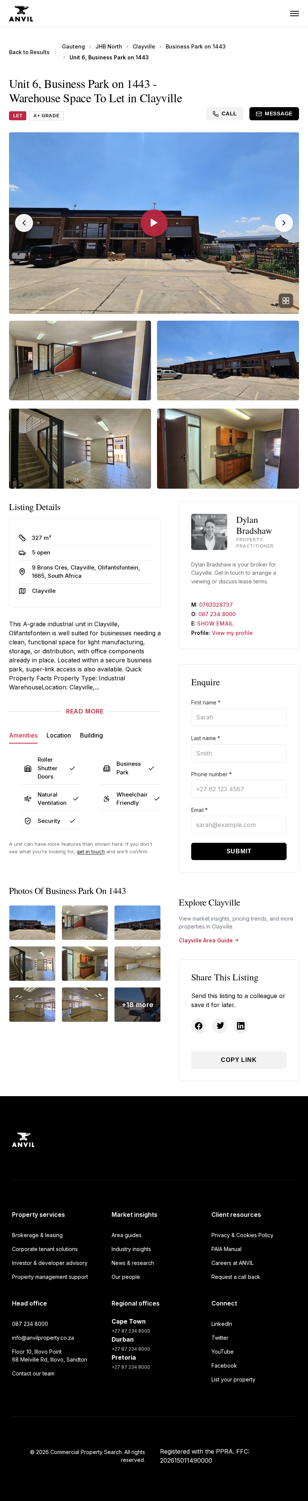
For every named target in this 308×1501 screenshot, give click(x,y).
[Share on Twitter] (219, 1025)
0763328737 (216, 604)
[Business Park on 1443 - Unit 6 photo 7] (32, 1004)
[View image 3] (228, 361)
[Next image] (284, 223)
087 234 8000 (217, 614)
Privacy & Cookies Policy (242, 1235)
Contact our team (33, 1373)
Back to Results (29, 52)
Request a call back (235, 1277)
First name (205, 702)
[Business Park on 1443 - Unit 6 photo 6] (137, 963)
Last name (205, 738)
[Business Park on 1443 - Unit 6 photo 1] (32, 922)
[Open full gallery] (286, 301)
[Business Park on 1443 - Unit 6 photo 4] (32, 963)
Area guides (127, 1235)
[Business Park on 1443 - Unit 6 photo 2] (85, 922)
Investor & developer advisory (50, 1263)
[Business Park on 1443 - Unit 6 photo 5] (85, 963)
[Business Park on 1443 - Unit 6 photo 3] (137, 922)
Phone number (211, 774)
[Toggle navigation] (294, 13)
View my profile (232, 633)
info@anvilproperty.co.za (43, 1337)
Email (199, 810)
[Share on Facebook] (198, 1025)
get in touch (91, 851)
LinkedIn (221, 1324)
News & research (133, 1263)
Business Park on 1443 (196, 46)
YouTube (222, 1351)
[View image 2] (80, 361)
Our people (126, 1277)
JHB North (108, 46)
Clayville (144, 46)
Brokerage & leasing (37, 1235)
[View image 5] (228, 449)
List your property (233, 1379)
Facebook (224, 1365)
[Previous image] (24, 223)
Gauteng (73, 46)
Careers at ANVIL (232, 1263)
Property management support (50, 1277)
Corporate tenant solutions (45, 1249)
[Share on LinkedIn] (240, 1025)
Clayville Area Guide (206, 940)
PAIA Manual (226, 1249)
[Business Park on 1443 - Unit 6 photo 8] (85, 1004)
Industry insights (131, 1249)
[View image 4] (80, 449)
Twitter (219, 1337)
